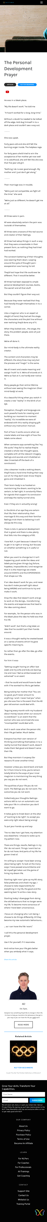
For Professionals (23, 1167)
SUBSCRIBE (37, 1100)
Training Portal (23, 1204)
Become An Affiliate (23, 1143)
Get (19, 1176)
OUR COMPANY (23, 1120)
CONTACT (23, 1185)
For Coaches (23, 1163)
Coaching (25, 1176)
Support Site (24, 1191)
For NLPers (23, 1158)
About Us (23, 1126)
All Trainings (23, 1171)
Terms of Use (23, 1139)
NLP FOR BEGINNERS (23, 1068)
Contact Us (23, 1195)
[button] (41, 2)
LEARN (23, 1152)
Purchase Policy (23, 1135)
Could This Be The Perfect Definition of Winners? (23, 1073)
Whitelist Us (23, 1200)
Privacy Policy (23, 1130)
